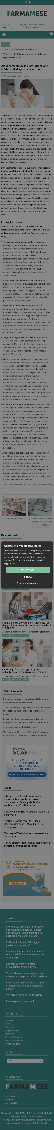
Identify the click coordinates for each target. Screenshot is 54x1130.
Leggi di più (9, 563)
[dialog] (27, 564)
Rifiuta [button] (28, 577)
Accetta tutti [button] (28, 570)
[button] (27, 583)
